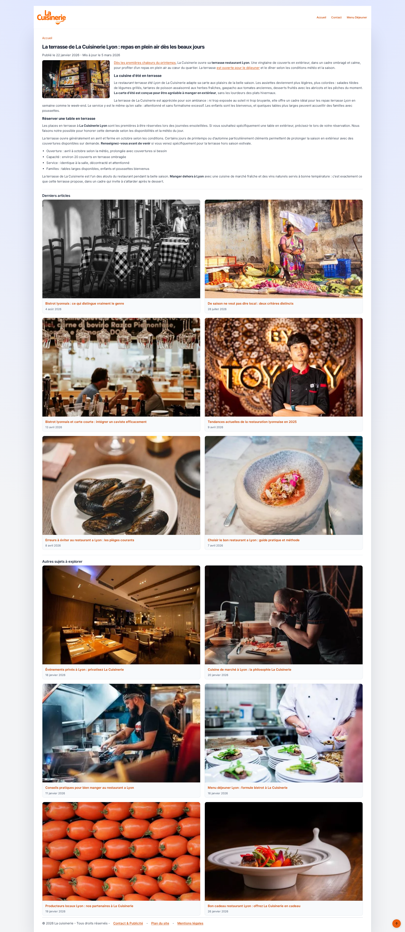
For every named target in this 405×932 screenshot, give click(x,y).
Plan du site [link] (160, 923)
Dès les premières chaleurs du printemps (145, 63)
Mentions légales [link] (190, 923)
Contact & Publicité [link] (128, 923)
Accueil (321, 17)
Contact (336, 17)
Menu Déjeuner (357, 17)
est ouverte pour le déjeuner (238, 68)
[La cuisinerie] (51, 17)
